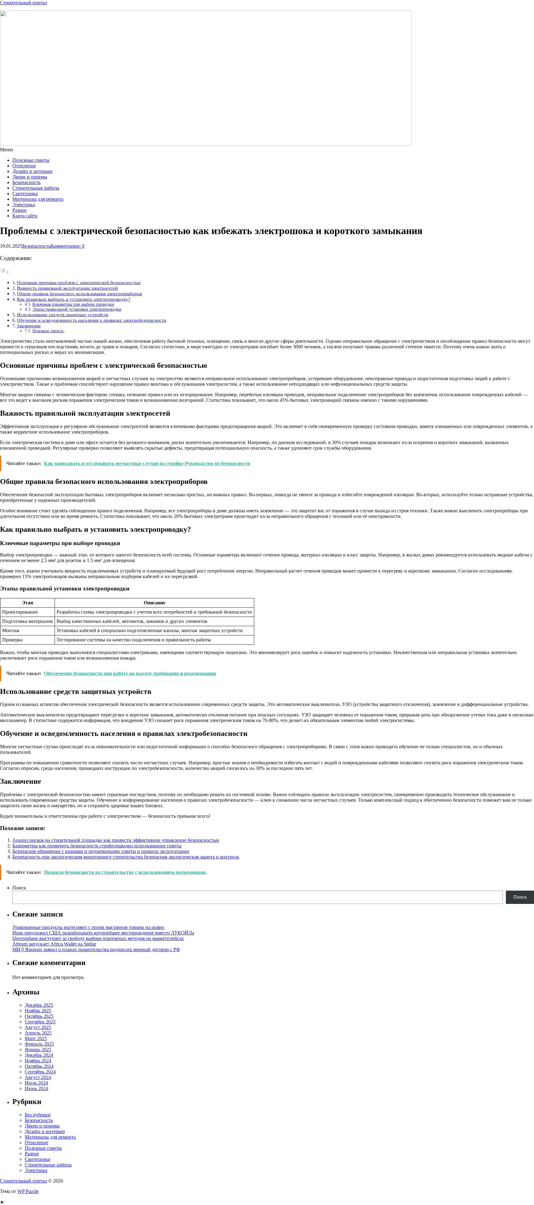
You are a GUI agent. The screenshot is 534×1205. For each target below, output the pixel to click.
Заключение (29, 325)
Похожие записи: (48, 331)
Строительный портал (23, 2)
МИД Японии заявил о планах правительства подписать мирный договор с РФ (96, 949)
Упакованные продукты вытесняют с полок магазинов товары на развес (88, 927)
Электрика (23, 204)
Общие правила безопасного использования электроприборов (79, 293)
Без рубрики (38, 1114)
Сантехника (25, 193)
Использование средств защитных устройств (62, 314)
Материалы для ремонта (37, 199)
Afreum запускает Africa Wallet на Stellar (54, 944)
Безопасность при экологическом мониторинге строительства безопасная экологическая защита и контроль (125, 856)
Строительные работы (35, 188)
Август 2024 (38, 1077)
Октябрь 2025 (39, 1016)
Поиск (19, 887)
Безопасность (26, 182)
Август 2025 (38, 1027)
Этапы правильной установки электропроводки (76, 309)
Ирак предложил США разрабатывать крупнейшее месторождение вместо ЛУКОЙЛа (103, 932)
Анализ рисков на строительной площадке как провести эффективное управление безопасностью (115, 840)
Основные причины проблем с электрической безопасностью (79, 282)
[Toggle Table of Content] (4, 272)
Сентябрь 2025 (40, 1021)
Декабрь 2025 (39, 1005)
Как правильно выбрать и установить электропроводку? (73, 299)
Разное (19, 210)
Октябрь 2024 (39, 1066)
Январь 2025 (38, 1049)
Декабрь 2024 (39, 1055)
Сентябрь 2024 (40, 1071)
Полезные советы (30, 160)
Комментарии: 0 (67, 246)
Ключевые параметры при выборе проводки (73, 304)
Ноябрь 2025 (38, 1010)
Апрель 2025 (38, 1032)
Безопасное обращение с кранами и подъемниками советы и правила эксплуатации (100, 851)
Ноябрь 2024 (38, 1060)
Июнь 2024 (36, 1088)
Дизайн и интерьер (32, 171)
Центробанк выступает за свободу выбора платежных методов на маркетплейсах (98, 938)
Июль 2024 (36, 1082)
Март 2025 (36, 1038)
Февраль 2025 (39, 1044)
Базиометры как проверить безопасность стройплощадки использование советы (97, 845)
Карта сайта (24, 215)
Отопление (24, 165)
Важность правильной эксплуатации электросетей (67, 288)
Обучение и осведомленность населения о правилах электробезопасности (91, 320)
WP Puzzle (28, 1191)
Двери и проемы (29, 176)
